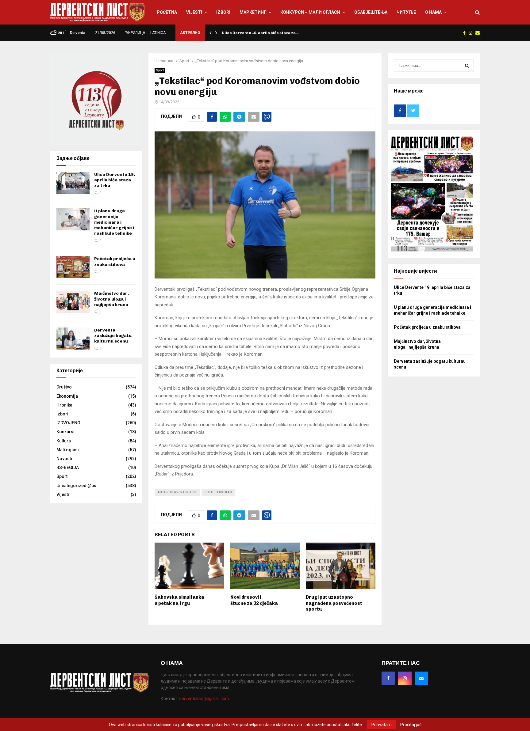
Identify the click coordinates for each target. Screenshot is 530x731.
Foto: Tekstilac (218, 492)
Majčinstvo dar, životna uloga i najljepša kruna (111, 299)
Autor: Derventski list (177, 492)
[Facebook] (388, 678)
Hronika (64, 405)
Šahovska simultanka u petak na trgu (179, 600)
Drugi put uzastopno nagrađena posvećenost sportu (334, 603)
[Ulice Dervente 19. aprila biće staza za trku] (73, 183)
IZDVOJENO (68, 422)
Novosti (64, 458)
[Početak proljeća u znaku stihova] (73, 267)
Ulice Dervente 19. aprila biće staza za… (260, 33)
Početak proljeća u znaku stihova (114, 261)
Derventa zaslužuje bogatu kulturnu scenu (113, 336)
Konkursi (65, 431)
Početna (167, 12)
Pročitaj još (410, 724)
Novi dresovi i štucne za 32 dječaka (254, 600)
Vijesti (194, 12)
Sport (160, 70)
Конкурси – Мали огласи (310, 12)
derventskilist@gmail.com (204, 698)
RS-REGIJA (67, 467)
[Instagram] (405, 678)
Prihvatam (381, 724)
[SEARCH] (467, 65)
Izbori (223, 12)
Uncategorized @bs (76, 485)
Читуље (406, 12)
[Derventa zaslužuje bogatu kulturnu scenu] (73, 339)
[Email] (421, 678)
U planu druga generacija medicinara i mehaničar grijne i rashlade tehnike (114, 222)
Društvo (64, 386)
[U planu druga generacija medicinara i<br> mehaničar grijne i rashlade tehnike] (73, 219)
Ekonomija (67, 396)
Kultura (63, 440)
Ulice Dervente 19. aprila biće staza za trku (114, 180)
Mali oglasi (67, 449)
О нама (433, 12)
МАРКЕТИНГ (253, 12)
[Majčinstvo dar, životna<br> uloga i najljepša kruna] (73, 302)
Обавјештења (370, 12)
